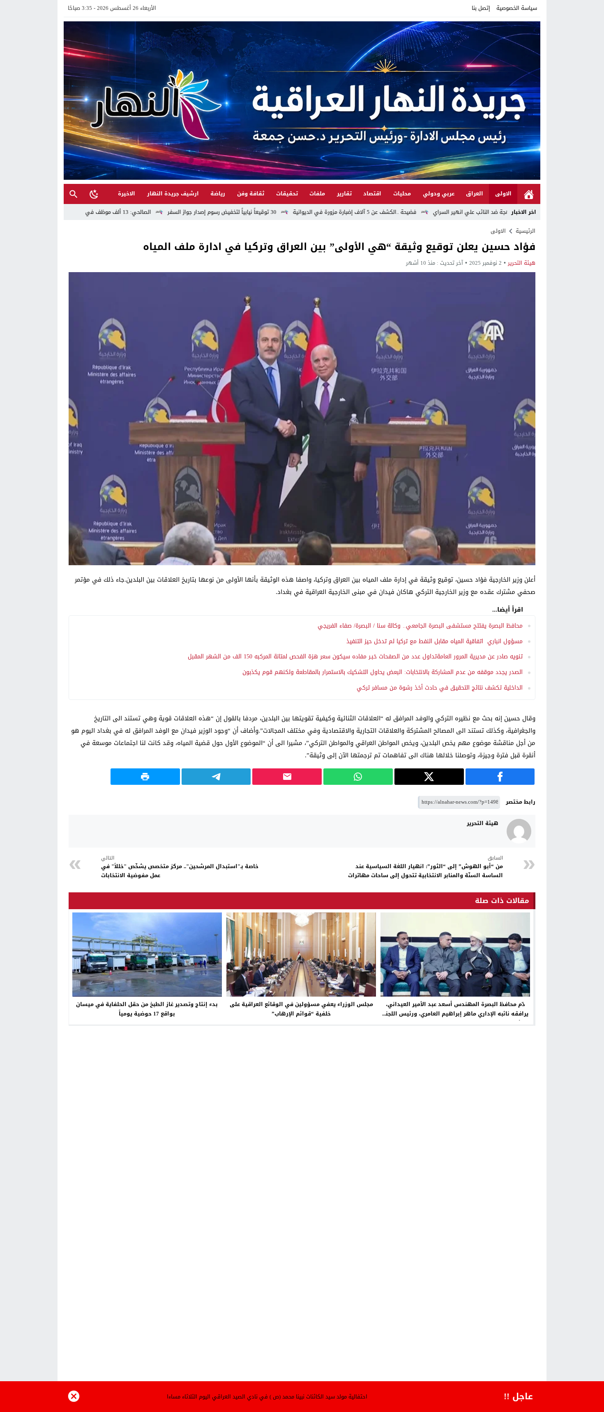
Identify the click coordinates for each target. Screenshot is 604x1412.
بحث (73, 194)
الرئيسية (529, 194)
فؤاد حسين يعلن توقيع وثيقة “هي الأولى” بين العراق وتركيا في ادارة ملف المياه (339, 246)
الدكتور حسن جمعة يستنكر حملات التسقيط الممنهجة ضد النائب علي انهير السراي (262, 1396)
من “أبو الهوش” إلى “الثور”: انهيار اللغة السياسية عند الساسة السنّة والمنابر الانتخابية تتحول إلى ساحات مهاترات (425, 867)
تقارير (344, 193)
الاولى (503, 193)
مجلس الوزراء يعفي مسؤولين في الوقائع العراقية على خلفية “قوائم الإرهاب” (301, 1009)
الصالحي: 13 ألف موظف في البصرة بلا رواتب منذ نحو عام (155, 212)
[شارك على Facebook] (500, 777)
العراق (474, 193)
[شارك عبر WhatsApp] (358, 777)
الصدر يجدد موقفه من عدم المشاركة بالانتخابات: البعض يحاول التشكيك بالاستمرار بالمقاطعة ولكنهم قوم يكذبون (382, 672)
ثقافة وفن (250, 193)
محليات (402, 193)
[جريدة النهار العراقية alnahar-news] (302, 100)
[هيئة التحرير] (519, 831)
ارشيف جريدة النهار (173, 193)
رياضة (217, 193)
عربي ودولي (438, 193)
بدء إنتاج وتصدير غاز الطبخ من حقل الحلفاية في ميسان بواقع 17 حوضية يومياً (147, 1009)
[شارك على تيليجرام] (216, 777)
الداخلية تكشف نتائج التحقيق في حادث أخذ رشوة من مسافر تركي (440, 687)
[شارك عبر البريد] (287, 777)
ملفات (317, 193)
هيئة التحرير (521, 263)
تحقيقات (287, 193)
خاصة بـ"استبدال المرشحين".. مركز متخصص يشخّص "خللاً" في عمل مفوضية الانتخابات (179, 867)
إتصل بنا (481, 8)
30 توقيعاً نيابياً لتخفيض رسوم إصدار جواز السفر (292, 212)
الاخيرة (126, 193)
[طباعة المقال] (145, 777)
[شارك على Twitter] (429, 777)
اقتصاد (372, 193)
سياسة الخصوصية (516, 8)
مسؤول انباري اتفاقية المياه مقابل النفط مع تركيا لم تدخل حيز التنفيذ (434, 641)
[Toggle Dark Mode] (94, 194)
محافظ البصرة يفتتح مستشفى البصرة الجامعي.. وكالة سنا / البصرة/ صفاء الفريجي (420, 625)
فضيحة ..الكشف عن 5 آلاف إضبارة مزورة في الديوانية (425, 212)
